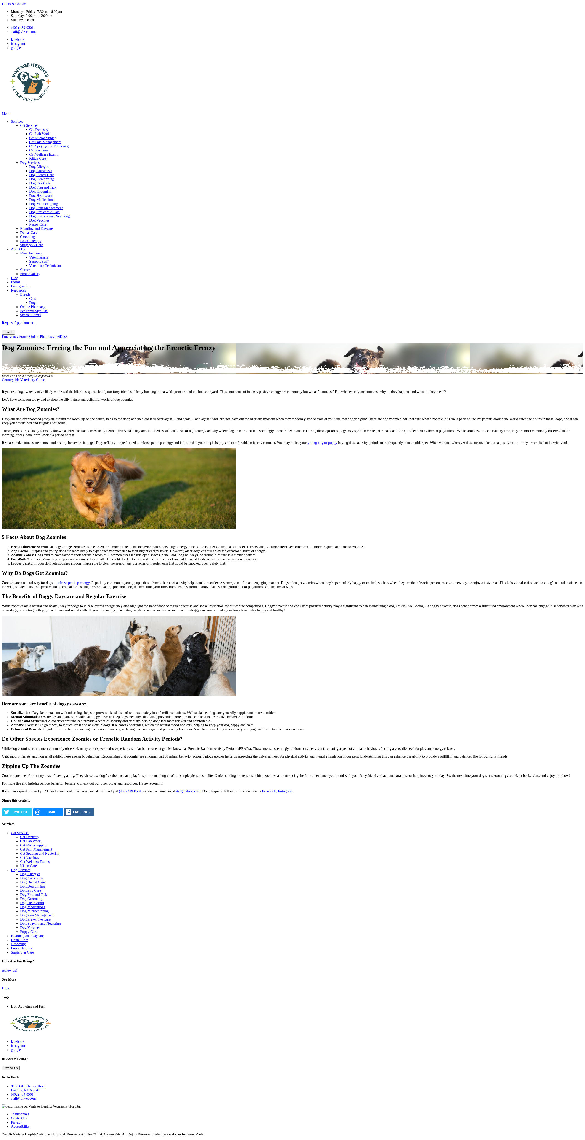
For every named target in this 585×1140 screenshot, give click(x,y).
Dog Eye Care (39, 183)
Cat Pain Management (45, 142)
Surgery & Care (31, 245)
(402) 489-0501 (22, 28)
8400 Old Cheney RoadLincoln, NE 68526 (28, 1088)
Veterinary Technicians (45, 265)
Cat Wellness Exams (44, 154)
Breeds (25, 294)
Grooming (27, 237)
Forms (15, 282)
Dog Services (30, 163)
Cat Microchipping (42, 138)
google (16, 48)
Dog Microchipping (43, 204)
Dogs (33, 303)
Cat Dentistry (38, 130)
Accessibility (20, 1126)
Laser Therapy (30, 241)
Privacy (16, 1122)
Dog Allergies (39, 167)
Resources (18, 290)
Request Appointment (17, 323)
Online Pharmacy (32, 307)
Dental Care (28, 233)
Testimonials (20, 1114)
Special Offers (30, 315)
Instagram (285, 791)
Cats (32, 298)
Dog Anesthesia (40, 171)
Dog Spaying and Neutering (49, 216)
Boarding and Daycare (36, 228)
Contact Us (19, 1118)
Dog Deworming (41, 179)
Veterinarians (38, 257)
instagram (18, 44)
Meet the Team (31, 253)
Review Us (11, 1068)
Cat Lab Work (39, 134)
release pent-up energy (73, 583)
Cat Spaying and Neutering (49, 146)
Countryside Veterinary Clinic (23, 380)
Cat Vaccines (38, 150)
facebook (17, 39)
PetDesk (61, 336)
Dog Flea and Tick (42, 187)
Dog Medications (41, 200)
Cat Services (29, 125)
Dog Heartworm (41, 195)
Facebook (269, 791)
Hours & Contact (14, 4)
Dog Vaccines (39, 220)
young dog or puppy (322, 443)
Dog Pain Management (46, 208)
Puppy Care (37, 224)
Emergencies (20, 286)
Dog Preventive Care (44, 212)
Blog (14, 278)
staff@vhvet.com (23, 32)
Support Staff (38, 261)
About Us (18, 249)
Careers (25, 270)
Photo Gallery (30, 274)
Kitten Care (37, 158)
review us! (10, 970)
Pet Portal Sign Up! (34, 311)
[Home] (30, 109)
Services (17, 121)
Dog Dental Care (41, 175)
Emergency (10, 336)
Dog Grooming (40, 191)
